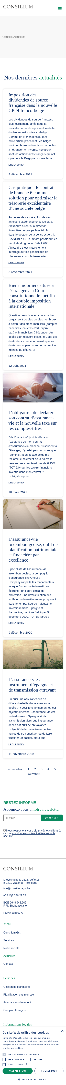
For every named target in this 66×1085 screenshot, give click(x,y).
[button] (60, 8)
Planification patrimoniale (18, 994)
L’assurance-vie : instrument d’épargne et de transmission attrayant (32, 685)
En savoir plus (29, 1048)
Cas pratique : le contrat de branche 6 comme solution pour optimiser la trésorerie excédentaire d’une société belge (32, 198)
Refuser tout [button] (49, 1070)
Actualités (9, 956)
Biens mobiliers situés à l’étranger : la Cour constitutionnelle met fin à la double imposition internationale (31, 296)
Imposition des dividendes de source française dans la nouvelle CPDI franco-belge (32, 102)
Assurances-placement (17, 1002)
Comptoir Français (14, 1010)
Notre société (11, 948)
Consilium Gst (11, 932)
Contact (8, 963)
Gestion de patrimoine (16, 986)
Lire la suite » (16, 165)
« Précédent (15, 769)
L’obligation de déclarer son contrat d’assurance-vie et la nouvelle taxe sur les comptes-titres (32, 420)
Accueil (6, 36)
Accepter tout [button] (17, 1070)
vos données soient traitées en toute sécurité (29, 834)
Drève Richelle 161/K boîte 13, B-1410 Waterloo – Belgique (21, 881)
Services (8, 940)
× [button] (62, 1031)
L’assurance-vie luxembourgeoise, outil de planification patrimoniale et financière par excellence (33, 549)
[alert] (33, 1056)
